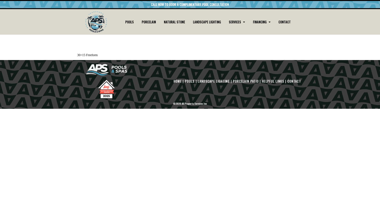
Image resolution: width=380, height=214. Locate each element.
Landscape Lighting (207, 22)
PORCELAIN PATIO (246, 81)
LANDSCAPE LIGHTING (214, 81)
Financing (260, 22)
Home (178, 81)
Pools (129, 22)
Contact (284, 22)
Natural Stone (174, 22)
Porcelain (149, 22)
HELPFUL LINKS (273, 81)
